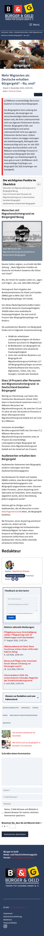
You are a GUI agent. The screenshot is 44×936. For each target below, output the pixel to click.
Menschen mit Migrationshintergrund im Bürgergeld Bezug (19, 189)
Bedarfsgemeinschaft (11, 511)
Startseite (4, 32)
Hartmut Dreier (14, 91)
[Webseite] (16, 579)
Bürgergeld (25, 708)
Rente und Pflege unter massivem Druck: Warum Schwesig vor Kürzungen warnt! (20, 663)
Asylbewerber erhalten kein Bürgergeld (19, 203)
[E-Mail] (13, 579)
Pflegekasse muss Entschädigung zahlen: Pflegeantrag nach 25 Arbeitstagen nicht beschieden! (20, 635)
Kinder (5, 715)
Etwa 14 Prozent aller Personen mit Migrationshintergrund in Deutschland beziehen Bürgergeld (18, 197)
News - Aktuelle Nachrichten (18, 32)
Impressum (8, 913)
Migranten (6, 723)
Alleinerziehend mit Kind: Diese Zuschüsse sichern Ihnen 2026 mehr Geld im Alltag (21, 649)
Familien (35, 708)
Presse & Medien (10, 923)
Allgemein (38, 94)
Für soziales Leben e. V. (22, 857)
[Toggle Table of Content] (37, 184)
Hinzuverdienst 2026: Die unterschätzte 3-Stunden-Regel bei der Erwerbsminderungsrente (21, 678)
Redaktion (7, 919)
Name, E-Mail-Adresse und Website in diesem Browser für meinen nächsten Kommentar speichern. (21, 812)
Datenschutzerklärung (24, 613)
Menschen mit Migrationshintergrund (23, 715)
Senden (11, 617)
